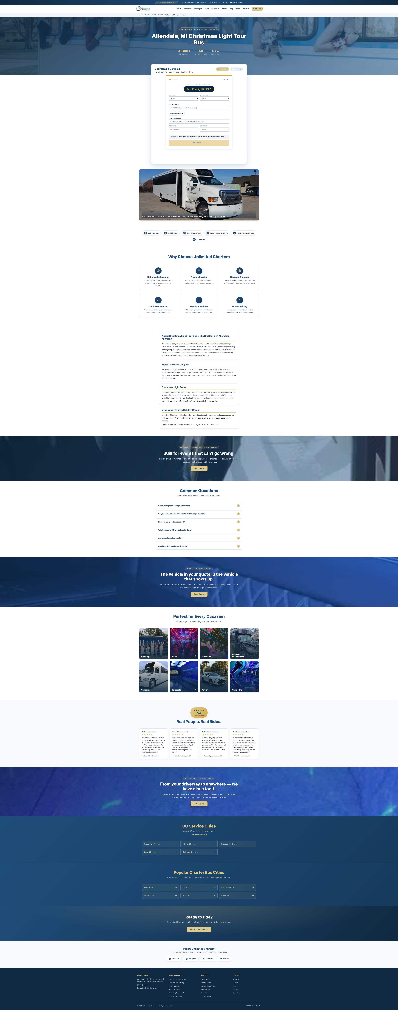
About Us (236, 979)
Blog (231, 9)
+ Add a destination (176, 113)
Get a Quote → (257, 9)
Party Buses (205, 979)
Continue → (199, 143)
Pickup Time (203, 126)
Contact (235, 990)
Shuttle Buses (205, 990)
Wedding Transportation (177, 979)
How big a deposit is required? (198, 522)
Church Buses (206, 996)
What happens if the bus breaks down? (198, 530)
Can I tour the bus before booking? (198, 546)
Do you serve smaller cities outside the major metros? (198, 514)
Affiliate (246, 9)
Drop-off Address (175, 118)
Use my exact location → (199, 834)
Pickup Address (174, 104)
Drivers (235, 983)
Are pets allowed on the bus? (198, 538)
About (238, 9)
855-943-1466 (189, 2)
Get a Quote (199, 468)
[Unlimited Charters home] (143, 8)
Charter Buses (206, 983)
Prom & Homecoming (176, 983)
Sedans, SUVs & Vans (208, 986)
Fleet (178, 9)
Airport (224, 9)
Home (141, 15)
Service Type (204, 95)
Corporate (215, 9)
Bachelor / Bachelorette (177, 993)
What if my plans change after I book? (198, 506)
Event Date (172, 126)
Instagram (257, 1006)
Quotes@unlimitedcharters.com (148, 988)
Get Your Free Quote (199, 929)
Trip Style (172, 95)
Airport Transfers (175, 986)
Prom (207, 9)
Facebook (247, 1006)
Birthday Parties (174, 990)
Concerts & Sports (175, 996)
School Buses (205, 993)
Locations (187, 9)
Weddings (198, 9)
